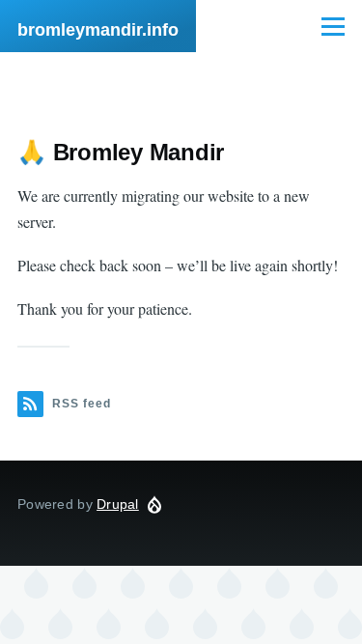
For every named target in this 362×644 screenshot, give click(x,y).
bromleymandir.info (98, 30)
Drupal (118, 504)
